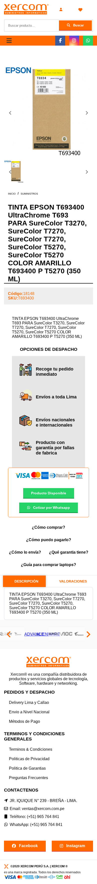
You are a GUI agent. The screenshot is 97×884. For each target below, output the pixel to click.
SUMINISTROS (29, 193)
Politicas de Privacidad (29, 759)
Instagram (75, 846)
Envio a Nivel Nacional (29, 712)
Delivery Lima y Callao (29, 702)
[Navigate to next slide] (87, 113)
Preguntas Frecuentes (28, 778)
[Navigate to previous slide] (10, 113)
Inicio (12, 193)
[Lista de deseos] (80, 9)
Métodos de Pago (24, 721)
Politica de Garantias (27, 768)
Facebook (28, 846)
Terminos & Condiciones (30, 749)
